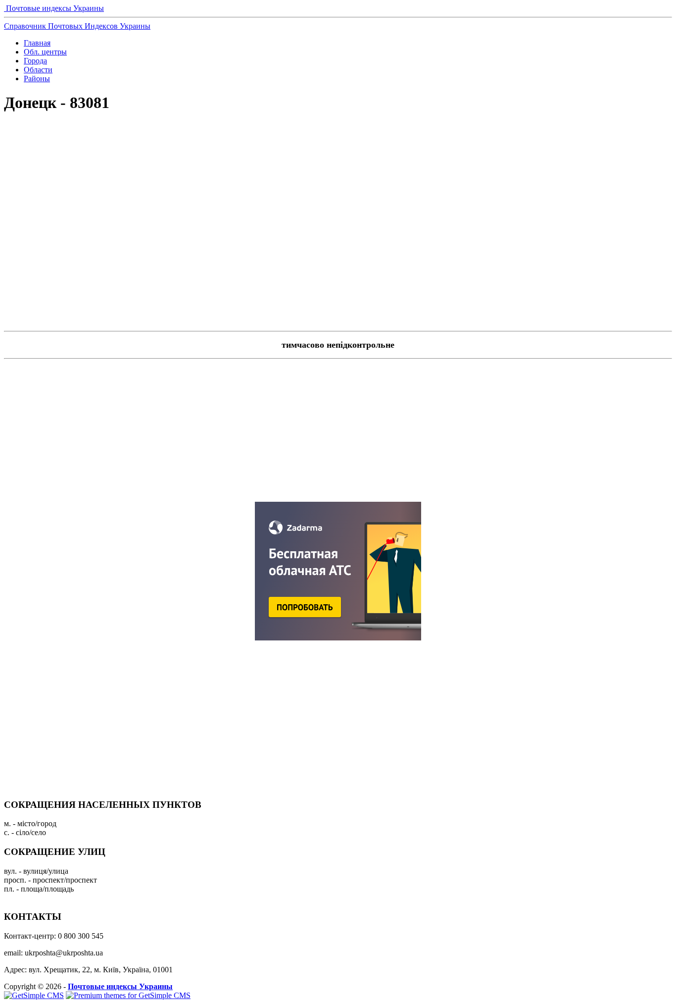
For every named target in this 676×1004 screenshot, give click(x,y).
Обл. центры (45, 52)
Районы (37, 78)
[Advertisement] (338, 156)
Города (35, 60)
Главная (37, 43)
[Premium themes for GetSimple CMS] (128, 995)
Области (38, 69)
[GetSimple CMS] (34, 995)
